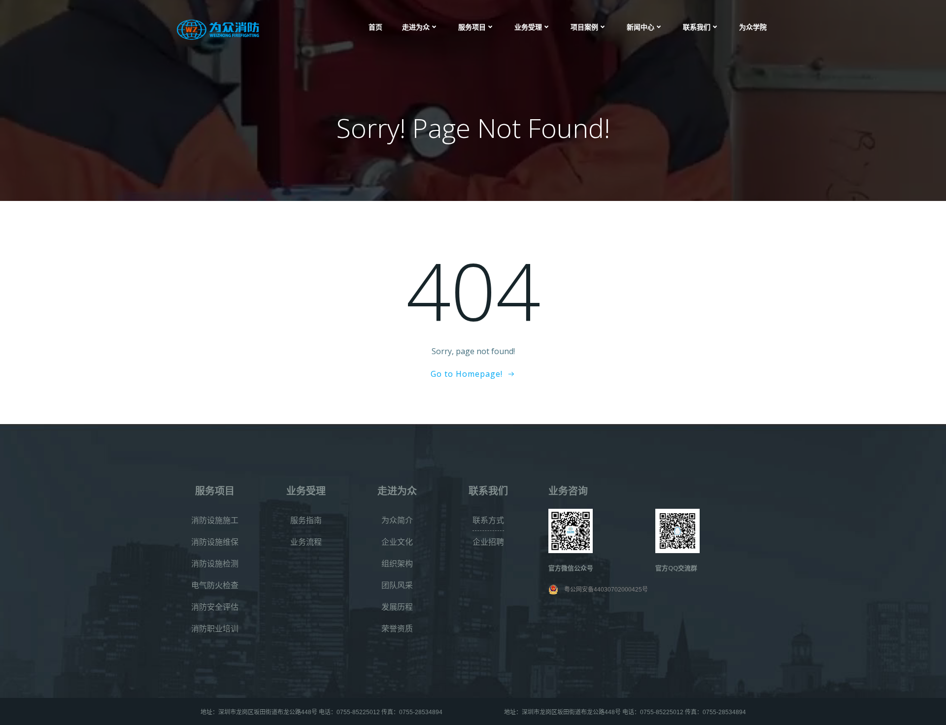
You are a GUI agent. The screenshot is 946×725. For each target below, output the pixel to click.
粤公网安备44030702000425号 (606, 589)
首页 (375, 27)
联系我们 (696, 27)
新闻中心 (640, 27)
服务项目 (472, 27)
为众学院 (753, 27)
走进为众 (416, 27)
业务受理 (528, 27)
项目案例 (584, 27)
